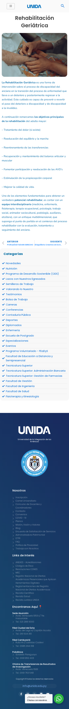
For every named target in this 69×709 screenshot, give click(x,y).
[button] (60, 6)
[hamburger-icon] (11, 6)
